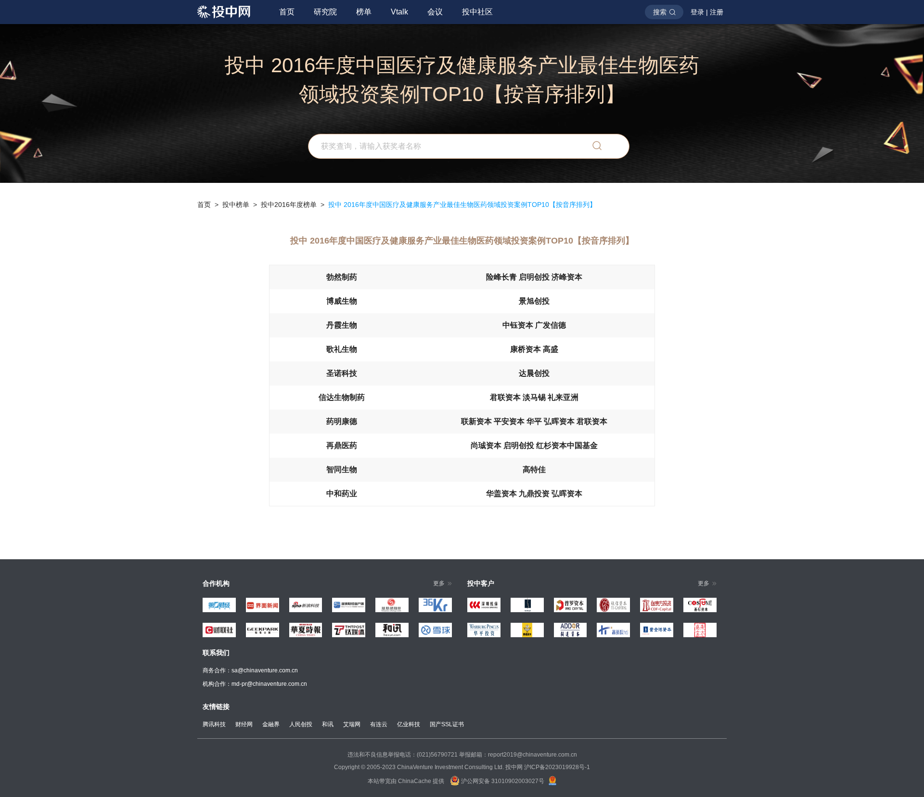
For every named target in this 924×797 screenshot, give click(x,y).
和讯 (328, 724)
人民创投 (300, 724)
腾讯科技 (214, 724)
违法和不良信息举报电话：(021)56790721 (402, 754)
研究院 (325, 12)
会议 (435, 12)
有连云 (378, 724)
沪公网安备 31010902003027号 (502, 781)
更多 (439, 583)
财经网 (244, 724)
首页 (287, 12)
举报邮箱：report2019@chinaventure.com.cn (518, 754)
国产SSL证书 (447, 724)
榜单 (364, 12)
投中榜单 (235, 204)
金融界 (271, 724)
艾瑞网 (351, 724)
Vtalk (399, 12)
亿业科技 (408, 724)
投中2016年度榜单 (289, 204)
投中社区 (477, 12)
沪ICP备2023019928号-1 (557, 767)
